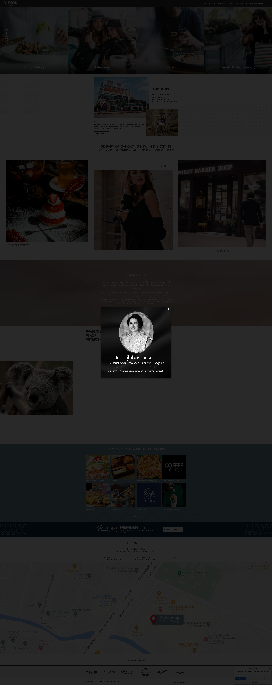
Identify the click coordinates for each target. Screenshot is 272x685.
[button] (169, 309)
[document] (136, 342)
